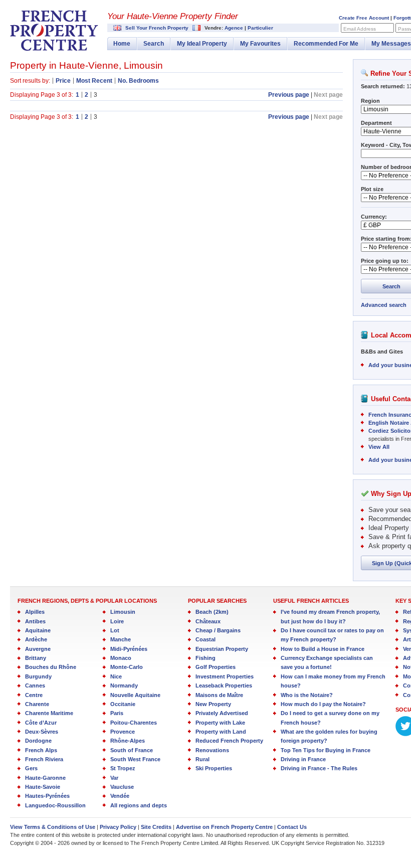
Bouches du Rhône (50, 667)
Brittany (35, 658)
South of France (131, 750)
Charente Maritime (49, 713)
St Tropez (122, 768)
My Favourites (260, 43)
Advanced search (383, 305)
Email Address (359, 29)
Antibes (35, 621)
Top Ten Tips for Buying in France (325, 750)
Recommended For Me (326, 43)
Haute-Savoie (42, 787)
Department (376, 123)
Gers (31, 768)
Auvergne (38, 649)
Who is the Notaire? (307, 695)
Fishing (205, 658)
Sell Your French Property (156, 28)
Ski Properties (213, 768)
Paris (116, 713)
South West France (135, 759)
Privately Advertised (221, 713)
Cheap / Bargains (218, 630)
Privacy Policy (118, 827)
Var (114, 778)
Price (63, 81)
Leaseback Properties (223, 685)
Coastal (205, 639)
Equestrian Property (221, 649)
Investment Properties (224, 676)
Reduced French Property (229, 741)
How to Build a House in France (322, 649)
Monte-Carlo (126, 667)
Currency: (374, 217)
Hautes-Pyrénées (47, 796)
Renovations (212, 750)
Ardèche (36, 639)
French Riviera (44, 759)
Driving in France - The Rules (319, 768)
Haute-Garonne (45, 778)
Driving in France (303, 759)
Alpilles (35, 612)
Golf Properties (215, 667)
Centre (34, 695)
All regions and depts (138, 805)
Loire (117, 621)
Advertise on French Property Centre (224, 827)
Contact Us (292, 827)
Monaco (120, 658)
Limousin (122, 612)
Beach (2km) (212, 612)
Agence (234, 28)
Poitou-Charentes (133, 723)
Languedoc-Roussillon (55, 805)
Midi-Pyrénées (128, 649)
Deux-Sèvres (41, 732)
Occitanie (122, 704)
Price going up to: (384, 261)
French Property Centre (54, 30)
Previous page (288, 94)
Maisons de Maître (219, 695)
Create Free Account (364, 18)
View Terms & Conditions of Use (52, 827)
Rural (202, 759)
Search (153, 43)
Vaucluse (122, 787)
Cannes (35, 685)
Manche (120, 639)
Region (370, 101)
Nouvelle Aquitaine (135, 695)
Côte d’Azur (41, 723)
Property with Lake (220, 723)
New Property (213, 704)
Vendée (119, 796)
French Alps (41, 750)
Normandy (124, 685)
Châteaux (208, 621)
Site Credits (156, 827)
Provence (122, 732)
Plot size (372, 189)
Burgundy (38, 676)
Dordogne (38, 741)
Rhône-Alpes (127, 741)
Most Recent (94, 81)
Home (121, 43)
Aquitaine (38, 630)
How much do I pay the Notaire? (323, 704)
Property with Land (220, 732)
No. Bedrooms (138, 81)
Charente (37, 704)
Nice (116, 676)
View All (378, 447)
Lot (114, 630)
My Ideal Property (202, 43)
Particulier (260, 28)
